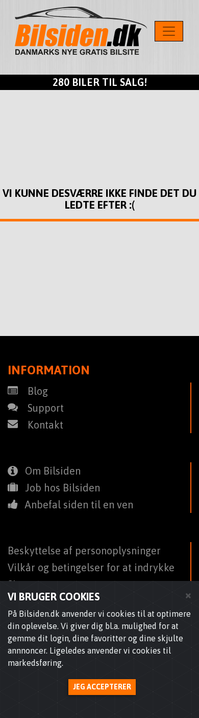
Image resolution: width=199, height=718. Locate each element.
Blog (38, 391)
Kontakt (45, 425)
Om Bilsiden (53, 471)
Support (46, 408)
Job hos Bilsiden (62, 487)
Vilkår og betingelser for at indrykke (91, 567)
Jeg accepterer (102, 687)
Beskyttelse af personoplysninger (84, 550)
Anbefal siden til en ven (79, 504)
